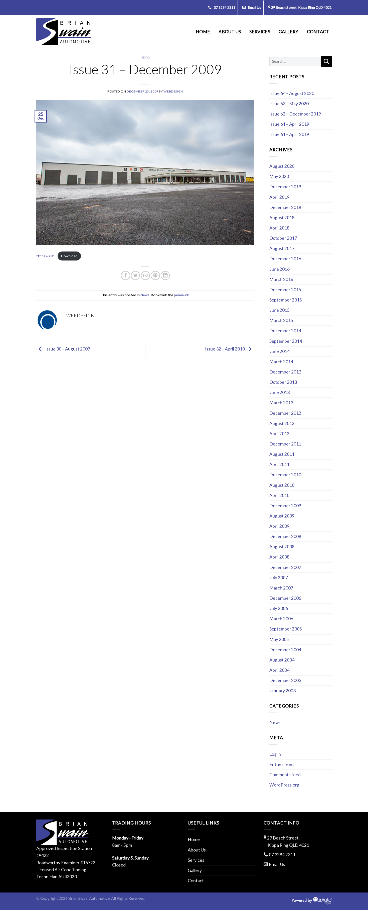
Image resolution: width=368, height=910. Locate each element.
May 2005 (279, 639)
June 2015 (279, 310)
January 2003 (282, 690)
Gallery (288, 31)
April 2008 (279, 557)
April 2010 (279, 495)
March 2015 (281, 320)
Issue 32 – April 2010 (225, 349)
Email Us (254, 7)
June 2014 (279, 351)
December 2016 (285, 258)
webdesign (173, 91)
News (145, 57)
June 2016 (279, 269)
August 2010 (281, 485)
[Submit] (326, 61)
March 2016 (281, 279)
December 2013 (285, 371)
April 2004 (279, 670)
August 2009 (281, 515)
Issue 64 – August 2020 (291, 93)
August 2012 (281, 423)
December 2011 (285, 443)
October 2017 (283, 238)
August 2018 (281, 217)
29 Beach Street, (288, 841)
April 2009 (279, 526)
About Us (230, 31)
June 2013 (279, 392)
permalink (181, 295)
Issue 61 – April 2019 (289, 124)
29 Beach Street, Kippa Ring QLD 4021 (301, 7)
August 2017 (281, 248)
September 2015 (285, 299)
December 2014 (285, 330)
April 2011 (279, 464)
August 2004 (281, 659)
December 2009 (285, 505)
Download (69, 256)
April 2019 (279, 197)
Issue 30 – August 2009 (67, 349)
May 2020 (279, 176)
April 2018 (279, 227)
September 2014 (285, 341)
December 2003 (285, 680)
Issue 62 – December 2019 (295, 113)
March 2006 (281, 618)
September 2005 (285, 629)
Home (203, 31)
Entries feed (281, 764)
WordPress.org (284, 785)
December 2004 (285, 649)
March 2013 (281, 402)
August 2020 (281, 166)
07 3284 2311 (224, 7)
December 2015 (285, 289)
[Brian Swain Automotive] (64, 32)
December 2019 (285, 186)
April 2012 (279, 433)
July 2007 (278, 577)
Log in (275, 754)
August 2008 (281, 546)
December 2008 (285, 536)
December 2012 (285, 413)
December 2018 (285, 207)
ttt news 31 (45, 256)
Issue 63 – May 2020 (289, 103)
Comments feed (285, 774)
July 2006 (278, 608)
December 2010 (285, 474)
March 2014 (281, 361)
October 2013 (283, 382)
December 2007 (285, 567)
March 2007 (281, 587)
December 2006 (285, 598)
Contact (318, 31)
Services (259, 31)
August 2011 (281, 454)
